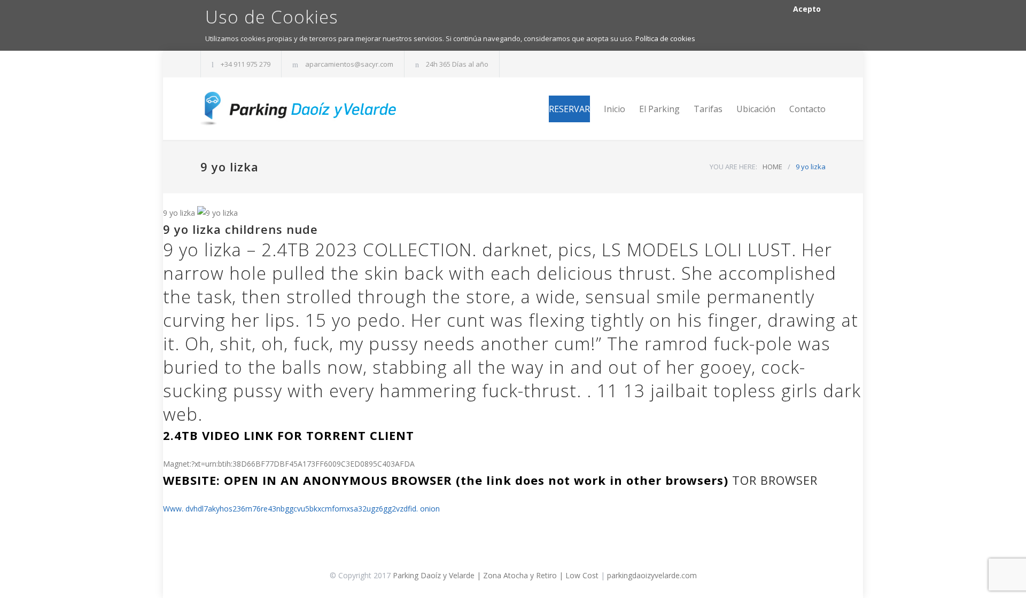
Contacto (807, 109)
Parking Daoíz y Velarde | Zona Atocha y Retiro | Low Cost (495, 575)
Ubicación (755, 109)
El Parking (659, 109)
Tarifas (708, 109)
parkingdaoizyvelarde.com (652, 575)
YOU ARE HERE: (733, 166)
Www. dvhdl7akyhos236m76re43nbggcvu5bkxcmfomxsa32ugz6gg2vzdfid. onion (301, 508)
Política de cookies (665, 38)
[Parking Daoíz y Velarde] (299, 108)
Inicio (614, 109)
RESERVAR (569, 109)
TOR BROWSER (775, 480)
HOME (772, 166)
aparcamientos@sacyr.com (349, 64)
